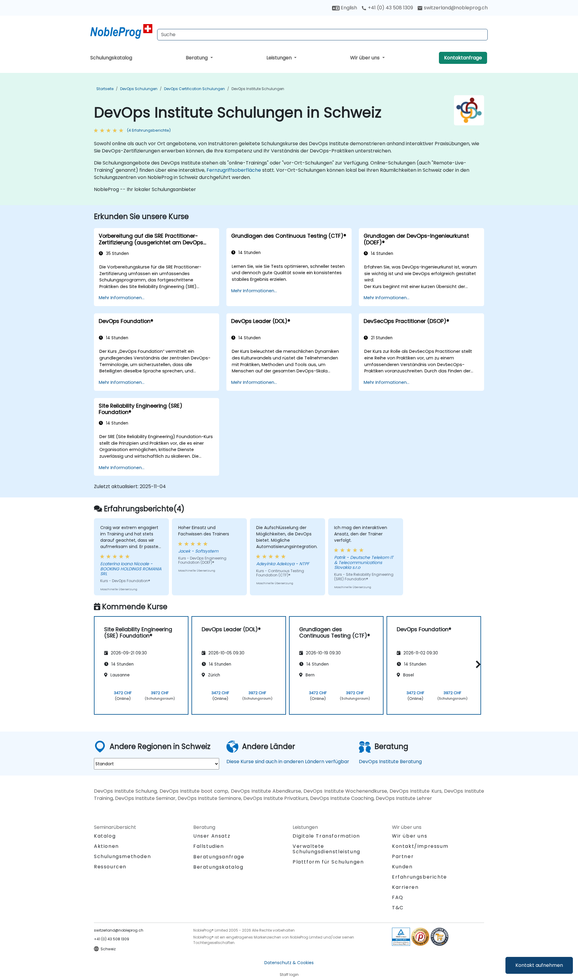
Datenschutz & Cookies (289, 963)
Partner (403, 856)
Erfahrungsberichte (419, 876)
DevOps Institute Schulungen (258, 88)
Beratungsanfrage (218, 857)
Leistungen (279, 57)
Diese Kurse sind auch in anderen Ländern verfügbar (287, 761)
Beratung (197, 57)
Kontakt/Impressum (420, 846)
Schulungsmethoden (122, 856)
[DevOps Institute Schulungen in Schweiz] (121, 31)
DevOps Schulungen (138, 88)
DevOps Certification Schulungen (194, 88)
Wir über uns (365, 57)
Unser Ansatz (211, 835)
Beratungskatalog (218, 867)
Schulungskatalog (111, 57)
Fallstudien (208, 846)
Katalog (105, 835)
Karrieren (405, 887)
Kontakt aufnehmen (539, 965)
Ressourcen (110, 866)
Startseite (104, 88)
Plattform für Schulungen (328, 861)
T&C (398, 907)
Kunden (402, 866)
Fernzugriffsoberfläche (234, 170)
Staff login (289, 974)
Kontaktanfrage (463, 57)
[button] (476, 664)
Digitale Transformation (326, 835)
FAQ (397, 897)
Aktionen (106, 846)
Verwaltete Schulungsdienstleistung (326, 849)
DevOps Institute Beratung (390, 761)
